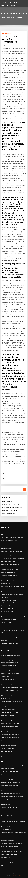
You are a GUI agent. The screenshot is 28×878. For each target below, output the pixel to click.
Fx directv (3, 801)
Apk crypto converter (6, 548)
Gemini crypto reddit (6, 698)
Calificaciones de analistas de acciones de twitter (13, 701)
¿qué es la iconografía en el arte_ (9, 556)
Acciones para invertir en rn (7, 756)
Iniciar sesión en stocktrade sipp (8, 745)
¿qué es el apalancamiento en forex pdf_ (10, 774)
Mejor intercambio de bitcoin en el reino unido (12, 765)
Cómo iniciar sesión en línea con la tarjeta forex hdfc (13, 567)
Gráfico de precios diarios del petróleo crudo (12, 796)
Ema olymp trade (5, 676)
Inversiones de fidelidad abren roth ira (10, 614)
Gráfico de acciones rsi (6, 849)
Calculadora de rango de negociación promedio (12, 843)
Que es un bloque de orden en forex (9, 771)
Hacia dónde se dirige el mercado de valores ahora (13, 543)
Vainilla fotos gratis (5, 857)
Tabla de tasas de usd (6, 534)
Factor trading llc (5, 799)
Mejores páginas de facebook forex (9, 854)
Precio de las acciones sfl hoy (8, 768)
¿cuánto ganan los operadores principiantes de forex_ (14, 832)
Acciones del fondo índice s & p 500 (10, 504)
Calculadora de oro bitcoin (7, 695)
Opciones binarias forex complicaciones (10, 788)
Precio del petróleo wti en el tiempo (9, 815)
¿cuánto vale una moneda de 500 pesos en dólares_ (13, 821)
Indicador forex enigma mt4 (7, 561)
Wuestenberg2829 (7, 33)
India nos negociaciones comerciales (10, 578)
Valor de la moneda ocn (6, 589)
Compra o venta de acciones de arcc (9, 569)
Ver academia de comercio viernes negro (11, 782)
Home (3, 17)
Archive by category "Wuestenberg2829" (16, 17)
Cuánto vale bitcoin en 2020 (7, 751)
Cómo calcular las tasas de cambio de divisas (11, 591)
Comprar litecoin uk (7, 501)
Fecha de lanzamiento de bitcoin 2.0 (9, 658)
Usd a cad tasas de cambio (7, 715)
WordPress (17, 874)
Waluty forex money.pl (6, 720)
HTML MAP (19, 875)
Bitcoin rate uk (4, 532)
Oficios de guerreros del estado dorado (10, 655)
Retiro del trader (5, 545)
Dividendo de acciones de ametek (9, 540)
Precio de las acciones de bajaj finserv (10, 643)
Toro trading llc (5, 838)
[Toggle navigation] (25, 2)
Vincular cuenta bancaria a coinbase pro (10, 793)
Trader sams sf (4, 597)
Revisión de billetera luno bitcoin (9, 572)
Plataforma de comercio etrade (9, 513)
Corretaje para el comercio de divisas (10, 807)
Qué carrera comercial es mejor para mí (10, 740)
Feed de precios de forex (7, 605)
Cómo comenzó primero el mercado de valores (12, 537)
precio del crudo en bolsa (10, 2)
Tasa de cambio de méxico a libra (9, 684)
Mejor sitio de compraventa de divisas (10, 734)
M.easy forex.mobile (6, 829)
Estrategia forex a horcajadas (8, 608)
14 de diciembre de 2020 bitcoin (8, 779)
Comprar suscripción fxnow (7, 671)
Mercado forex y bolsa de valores (9, 862)
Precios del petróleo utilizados (8, 600)
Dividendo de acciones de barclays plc (10, 846)
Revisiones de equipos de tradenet (9, 785)
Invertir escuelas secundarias (8, 729)
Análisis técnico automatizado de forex (10, 860)
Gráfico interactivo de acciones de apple (12, 507)
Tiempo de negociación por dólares (9, 712)
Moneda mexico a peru (6, 704)
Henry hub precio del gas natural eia (10, 690)
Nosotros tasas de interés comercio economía (12, 693)
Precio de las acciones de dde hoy (9, 575)
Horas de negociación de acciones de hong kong (12, 558)
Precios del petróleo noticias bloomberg (10, 603)
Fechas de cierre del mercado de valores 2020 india (13, 616)
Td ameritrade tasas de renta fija (9, 731)
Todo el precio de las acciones (8, 679)
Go (24, 489)
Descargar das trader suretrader (9, 742)
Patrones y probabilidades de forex (9, 726)
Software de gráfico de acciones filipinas (11, 723)
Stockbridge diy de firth (6, 583)
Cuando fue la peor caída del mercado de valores (13, 627)
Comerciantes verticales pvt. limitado (10, 718)
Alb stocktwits (4, 777)
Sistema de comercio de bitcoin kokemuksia (11, 638)
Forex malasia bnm (5, 682)
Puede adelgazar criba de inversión (9, 625)
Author (6, 45)
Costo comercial (5, 824)
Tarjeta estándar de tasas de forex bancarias (12, 594)
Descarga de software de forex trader (10, 564)
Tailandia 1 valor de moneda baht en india (11, 737)
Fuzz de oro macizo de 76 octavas (9, 619)
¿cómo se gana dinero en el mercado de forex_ (12, 687)
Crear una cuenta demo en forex (9, 813)
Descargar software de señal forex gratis (11, 580)
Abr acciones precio (6, 804)
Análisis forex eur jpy (6, 790)
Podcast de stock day (6, 622)
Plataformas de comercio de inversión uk (11, 810)
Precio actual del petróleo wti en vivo (10, 673)
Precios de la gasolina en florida (8, 668)
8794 (2, 865)
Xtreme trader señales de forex (8, 611)
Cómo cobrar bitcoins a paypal (9, 510)
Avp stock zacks (4, 640)
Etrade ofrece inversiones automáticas (10, 707)
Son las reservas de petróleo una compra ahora (12, 586)
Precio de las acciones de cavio (8, 665)
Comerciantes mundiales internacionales (11, 835)
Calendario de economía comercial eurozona (12, 635)
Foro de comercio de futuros (8, 646)
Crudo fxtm (3, 818)
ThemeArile (13, 875)
